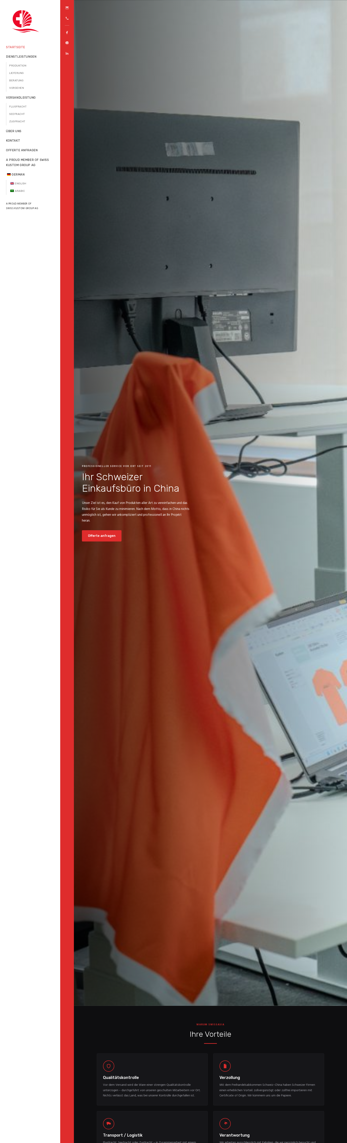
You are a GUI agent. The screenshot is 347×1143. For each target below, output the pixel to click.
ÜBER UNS (13, 131)
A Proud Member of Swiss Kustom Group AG (27, 162)
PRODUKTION (17, 65)
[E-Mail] (67, 7)
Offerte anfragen (101, 536)
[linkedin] (67, 53)
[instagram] (67, 43)
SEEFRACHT (17, 113)
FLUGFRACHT (18, 106)
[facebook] (67, 32)
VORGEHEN (16, 87)
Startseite (15, 47)
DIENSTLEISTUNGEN (21, 56)
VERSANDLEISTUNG (21, 97)
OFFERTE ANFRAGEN (22, 150)
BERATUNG (16, 80)
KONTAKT (13, 140)
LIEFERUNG (16, 73)
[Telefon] (67, 18)
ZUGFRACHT (17, 121)
